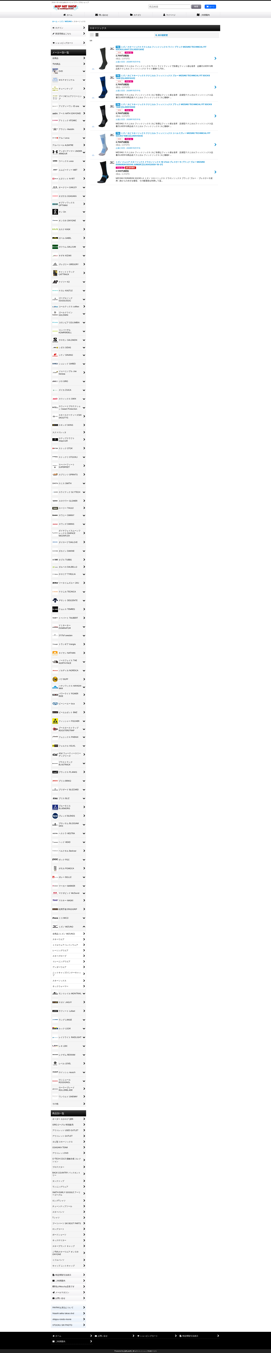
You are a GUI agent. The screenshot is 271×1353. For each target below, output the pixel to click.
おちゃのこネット (131, 1351)
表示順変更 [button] (163, 35)
